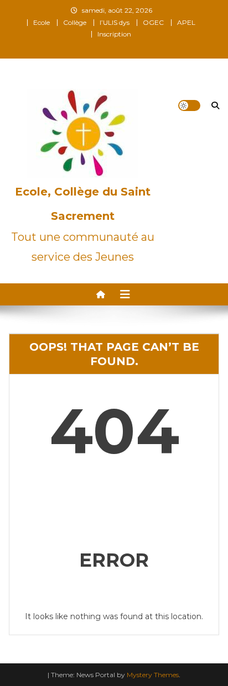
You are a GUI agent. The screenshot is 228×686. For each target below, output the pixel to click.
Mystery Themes (153, 675)
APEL (186, 22)
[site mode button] (189, 105)
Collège (74, 22)
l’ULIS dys (114, 22)
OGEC (153, 22)
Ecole (41, 22)
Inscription (114, 34)
